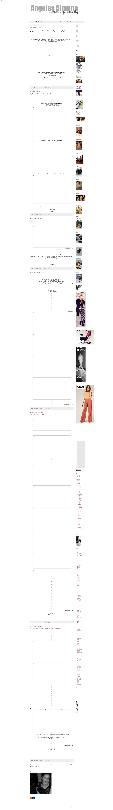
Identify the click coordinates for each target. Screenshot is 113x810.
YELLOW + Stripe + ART (37, 415)
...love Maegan (79, 565)
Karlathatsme (79, 628)
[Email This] (44, 87)
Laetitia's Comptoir (78, 633)
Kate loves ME (79, 629)
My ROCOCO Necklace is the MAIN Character (42, 94)
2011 (78, 482)
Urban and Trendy (78, 677)
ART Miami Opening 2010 (79, 512)
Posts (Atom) (36, 766)
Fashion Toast (79, 611)
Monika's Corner (78, 646)
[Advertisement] (81, 694)
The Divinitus (79, 667)
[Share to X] (46, 87)
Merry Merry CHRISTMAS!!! (38, 221)
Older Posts (71, 764)
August (79, 520)
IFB (77, 622)
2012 (78, 480)
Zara (53, 619)
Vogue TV (78, 552)
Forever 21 (53, 614)
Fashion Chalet (79, 610)
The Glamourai (79, 670)
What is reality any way (79, 680)
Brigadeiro (78, 584)
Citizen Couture (79, 594)
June (79, 523)
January (79, 530)
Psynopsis (78, 650)
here (58, 105)
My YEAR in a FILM (36, 27)
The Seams (78, 673)
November (79, 514)
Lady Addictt (79, 631)
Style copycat (79, 659)
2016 (78, 475)
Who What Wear (78, 682)
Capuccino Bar (79, 586)
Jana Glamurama (79, 625)
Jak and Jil (78, 623)
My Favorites (67, 21)
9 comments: (41, 87)
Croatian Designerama (79, 599)
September (79, 518)
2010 (78, 483)
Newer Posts (32, 764)
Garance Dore (79, 617)
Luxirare (78, 639)
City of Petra (79, 595)
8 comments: (41, 408)
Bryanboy (78, 585)
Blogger (71, 807)
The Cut (78, 557)
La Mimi (78, 559)
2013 (78, 479)
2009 (78, 531)
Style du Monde (79, 555)
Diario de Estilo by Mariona (79, 605)
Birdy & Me (78, 583)
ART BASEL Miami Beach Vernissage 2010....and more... (45, 628)
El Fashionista (79, 609)
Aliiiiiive (78, 574)
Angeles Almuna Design (53, 615)
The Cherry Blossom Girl (79, 664)
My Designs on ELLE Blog (59, 21)
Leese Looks (79, 637)
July (78, 521)
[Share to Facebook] (48, 87)
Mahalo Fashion (78, 641)
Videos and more (73, 21)
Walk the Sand (79, 678)
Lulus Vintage (79, 638)
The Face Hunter (78, 669)
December (79, 484)
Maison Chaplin (78, 643)
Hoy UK (78, 621)
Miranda (78, 644)
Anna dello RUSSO (78, 577)
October (79, 516)
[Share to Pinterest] (49, 87)
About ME (35, 21)
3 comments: (41, 268)
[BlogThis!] (45, 87)
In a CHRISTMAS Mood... (37, 275)
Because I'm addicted (79, 580)
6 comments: (41, 760)
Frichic (78, 615)
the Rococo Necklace (48, 103)
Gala (77, 616)
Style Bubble (79, 658)
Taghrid (78, 661)
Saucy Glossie (79, 653)
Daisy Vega (78, 602)
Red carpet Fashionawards (79, 652)
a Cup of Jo (78, 569)
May (78, 524)
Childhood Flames (78, 592)
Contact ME (40, 21)
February (79, 528)
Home (31, 21)
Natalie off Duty (79, 649)
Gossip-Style (79, 618)
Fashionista (79, 612)
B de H (78, 578)
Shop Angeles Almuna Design (48, 21)
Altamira (78, 575)
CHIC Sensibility (78, 590)
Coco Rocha (79, 556)
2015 (78, 476)
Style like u (78, 660)
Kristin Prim (78, 549)
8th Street (78, 566)
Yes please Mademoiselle (79, 684)
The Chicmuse (79, 666)
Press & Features (80, 21)
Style (77, 560)
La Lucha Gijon (79, 630)
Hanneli (78, 620)
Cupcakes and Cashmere (79, 601)
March (79, 527)
